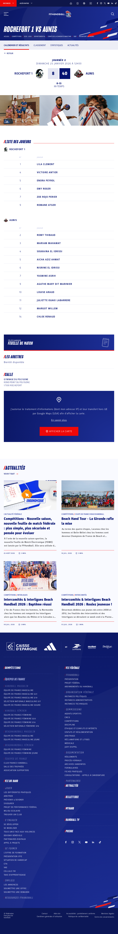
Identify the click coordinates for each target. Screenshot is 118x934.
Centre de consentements (104, 917)
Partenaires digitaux (15, 839)
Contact (45, 914)
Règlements (71, 757)
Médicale (69, 743)
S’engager (11, 820)
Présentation (71, 679)
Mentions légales (107, 914)
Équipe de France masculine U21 (20, 694)
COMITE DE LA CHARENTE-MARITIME (59, 36)
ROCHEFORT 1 (23, 73)
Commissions (74, 709)
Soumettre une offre (15, 888)
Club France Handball (16, 763)
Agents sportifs (73, 714)
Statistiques (56, 45)
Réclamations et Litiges (77, 739)
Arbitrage (70, 736)
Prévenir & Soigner (14, 800)
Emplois (10, 880)
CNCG (67, 717)
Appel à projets (12, 843)
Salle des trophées (14, 767)
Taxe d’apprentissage (15, 875)
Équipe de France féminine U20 (20, 719)
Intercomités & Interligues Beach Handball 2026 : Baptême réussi (28, 602)
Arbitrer (8, 796)
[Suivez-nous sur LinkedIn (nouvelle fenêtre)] (112, 3)
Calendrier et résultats (16, 45)
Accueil (6, 36)
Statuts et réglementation (79, 732)
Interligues (22, 595)
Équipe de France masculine (18, 690)
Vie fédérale (72, 668)
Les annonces (11, 885)
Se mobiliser (10, 828)
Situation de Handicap (15, 860)
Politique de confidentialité (78, 917)
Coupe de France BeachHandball (89, 514)
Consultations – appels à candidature (85, 775)
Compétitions (17, 36)
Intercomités (81, 595)
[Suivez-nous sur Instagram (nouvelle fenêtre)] (101, 3)
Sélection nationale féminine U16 (21, 726)
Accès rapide (24, 3)
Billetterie (72, 797)
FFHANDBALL (73, 675)
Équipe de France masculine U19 (20, 698)
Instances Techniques (76, 704)
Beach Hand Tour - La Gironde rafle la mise (87, 521)
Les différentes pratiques (17, 792)
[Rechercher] (112, 14)
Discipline (70, 725)
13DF (75, 36)
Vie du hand (11, 781)
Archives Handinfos (75, 764)
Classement (40, 45)
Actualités (73, 45)
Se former (11, 848)
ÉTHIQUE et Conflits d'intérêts (81, 728)
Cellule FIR (10, 871)
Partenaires (73, 781)
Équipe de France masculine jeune (22, 739)
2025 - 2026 (27, 36)
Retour (10, 53)
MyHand (70, 808)
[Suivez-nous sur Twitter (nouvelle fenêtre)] (105, 3)
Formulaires (71, 768)
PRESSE (69, 831)
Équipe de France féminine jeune (21, 753)
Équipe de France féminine (17, 715)
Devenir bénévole (13, 835)
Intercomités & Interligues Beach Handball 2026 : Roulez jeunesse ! (86, 602)
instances (6, 3)
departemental (39, 36)
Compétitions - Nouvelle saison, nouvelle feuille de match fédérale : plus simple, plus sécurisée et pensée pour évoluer (29, 526)
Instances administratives (78, 700)
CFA (6, 864)
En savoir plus (59, 420)
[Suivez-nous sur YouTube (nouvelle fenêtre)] (108, 3)
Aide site (57, 914)
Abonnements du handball (79, 687)
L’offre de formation (15, 853)
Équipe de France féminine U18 (19, 722)
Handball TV (72, 819)
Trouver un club (13, 814)
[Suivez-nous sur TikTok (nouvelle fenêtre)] (116, 3)
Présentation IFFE (13, 856)
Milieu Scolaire (12, 811)
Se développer (11, 824)
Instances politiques (76, 696)
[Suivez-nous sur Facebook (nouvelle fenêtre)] (97, 3)
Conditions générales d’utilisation (49, 917)
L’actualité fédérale (13, 514)
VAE (5, 867)
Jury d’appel (71, 747)
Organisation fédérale (80, 692)
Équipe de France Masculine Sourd (22, 705)
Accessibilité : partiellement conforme (80, 914)
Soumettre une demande (17, 892)
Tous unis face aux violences (19, 832)
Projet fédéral (72, 683)
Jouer (8, 788)
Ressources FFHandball (19, 898)
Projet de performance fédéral (20, 807)
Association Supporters (16, 770)
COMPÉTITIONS (72, 721)
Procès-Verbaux (73, 760)
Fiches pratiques (73, 772)
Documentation (75, 752)
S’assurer (9, 803)
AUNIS (90, 73)
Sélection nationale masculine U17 (22, 701)
